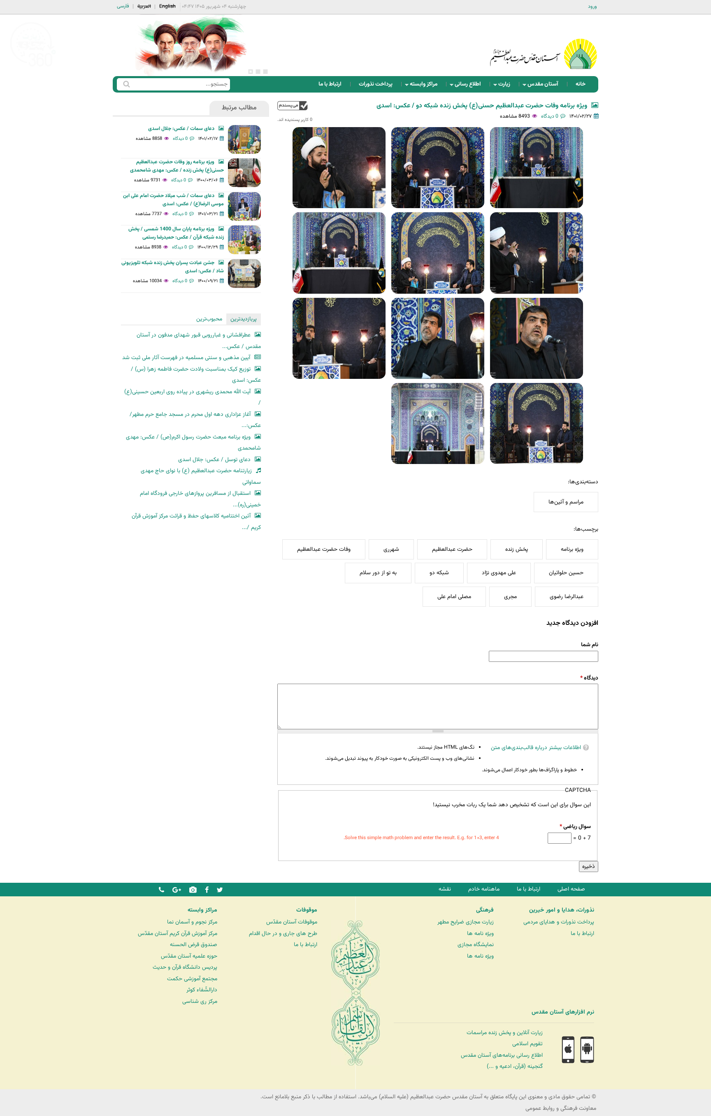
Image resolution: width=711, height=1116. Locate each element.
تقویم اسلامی (527, 1043)
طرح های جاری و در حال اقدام (283, 933)
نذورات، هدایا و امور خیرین (561, 910)
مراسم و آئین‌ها (565, 502)
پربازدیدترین (243, 319)
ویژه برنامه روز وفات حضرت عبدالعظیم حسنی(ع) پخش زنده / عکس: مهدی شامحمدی (177, 166)
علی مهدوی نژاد (499, 572)
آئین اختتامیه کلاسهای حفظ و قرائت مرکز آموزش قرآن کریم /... (196, 522)
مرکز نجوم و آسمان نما (192, 922)
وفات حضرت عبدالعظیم (324, 549)
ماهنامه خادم (484, 889)
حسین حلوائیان (566, 572)
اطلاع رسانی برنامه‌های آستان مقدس (502, 1055)
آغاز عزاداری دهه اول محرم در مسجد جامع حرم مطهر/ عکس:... (195, 420)
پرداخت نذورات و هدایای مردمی (558, 922)
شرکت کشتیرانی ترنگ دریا (28, 1029)
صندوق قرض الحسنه (193, 944)
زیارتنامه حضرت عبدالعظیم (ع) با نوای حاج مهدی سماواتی (201, 476)
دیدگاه (589, 678)
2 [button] (258, 71)
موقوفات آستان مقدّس (291, 922)
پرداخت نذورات (376, 84)
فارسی (123, 6)
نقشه (445, 889)
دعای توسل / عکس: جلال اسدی (214, 459)
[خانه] (543, 43)
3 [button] (250, 71)
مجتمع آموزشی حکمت (192, 978)
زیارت (506, 86)
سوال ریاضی (575, 826)
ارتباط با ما (330, 84)
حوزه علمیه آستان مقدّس (189, 956)
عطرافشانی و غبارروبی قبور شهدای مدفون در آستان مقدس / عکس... (199, 341)
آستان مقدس (545, 86)
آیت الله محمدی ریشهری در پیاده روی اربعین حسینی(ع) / (192, 397)
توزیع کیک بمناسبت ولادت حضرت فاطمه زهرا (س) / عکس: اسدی (196, 375)
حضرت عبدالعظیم (452, 549)
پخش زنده (516, 549)
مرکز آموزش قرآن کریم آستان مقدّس (177, 933)
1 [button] (265, 71)
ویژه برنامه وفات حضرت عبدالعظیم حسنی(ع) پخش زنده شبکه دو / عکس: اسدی (481, 106)
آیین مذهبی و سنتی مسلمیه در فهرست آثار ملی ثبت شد (186, 357)
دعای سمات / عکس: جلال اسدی (181, 129)
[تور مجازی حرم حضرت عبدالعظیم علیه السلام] (33, 67)
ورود (592, 6)
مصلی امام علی (454, 596)
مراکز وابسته (426, 86)
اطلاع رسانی (470, 86)
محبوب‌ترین (209, 319)
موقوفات (306, 910)
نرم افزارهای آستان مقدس (563, 1012)
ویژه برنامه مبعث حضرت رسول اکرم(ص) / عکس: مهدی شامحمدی (193, 443)
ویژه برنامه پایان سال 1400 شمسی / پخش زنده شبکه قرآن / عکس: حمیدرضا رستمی (176, 233)
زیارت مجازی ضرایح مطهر (465, 922)
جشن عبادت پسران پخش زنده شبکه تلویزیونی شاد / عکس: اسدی (172, 267)
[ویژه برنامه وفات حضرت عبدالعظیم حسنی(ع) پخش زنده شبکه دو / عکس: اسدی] (536, 167)
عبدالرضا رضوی (566, 596)
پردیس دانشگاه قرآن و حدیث (185, 967)
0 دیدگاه (549, 116)
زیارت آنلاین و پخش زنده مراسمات (505, 1032)
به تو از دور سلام (378, 572)
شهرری (391, 549)
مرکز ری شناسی (199, 1001)
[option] (191, 45)
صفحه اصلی (571, 889)
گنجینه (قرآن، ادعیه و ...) (515, 1066)
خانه (581, 84)
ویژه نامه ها (480, 933)
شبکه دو (439, 572)
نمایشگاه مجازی (476, 944)
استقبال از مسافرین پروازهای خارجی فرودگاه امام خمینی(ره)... (200, 499)
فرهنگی (485, 910)
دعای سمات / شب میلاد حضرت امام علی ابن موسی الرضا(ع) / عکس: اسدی (173, 200)
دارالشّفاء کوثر (201, 990)
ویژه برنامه (572, 549)
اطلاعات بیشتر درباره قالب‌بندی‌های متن (536, 747)
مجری (510, 596)
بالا (292, 105)
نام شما (589, 644)
